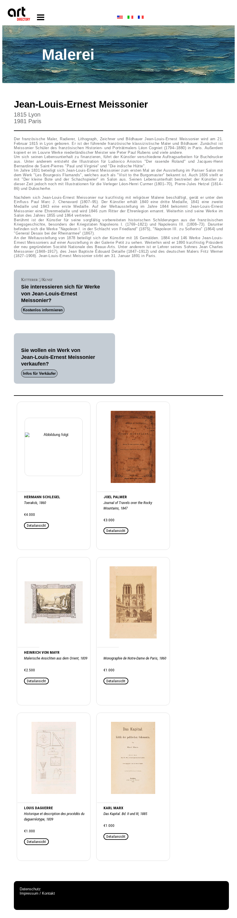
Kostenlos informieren (43, 310)
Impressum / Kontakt (37, 893)
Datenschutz (30, 889)
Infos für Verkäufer (39, 373)
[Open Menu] (40, 17)
